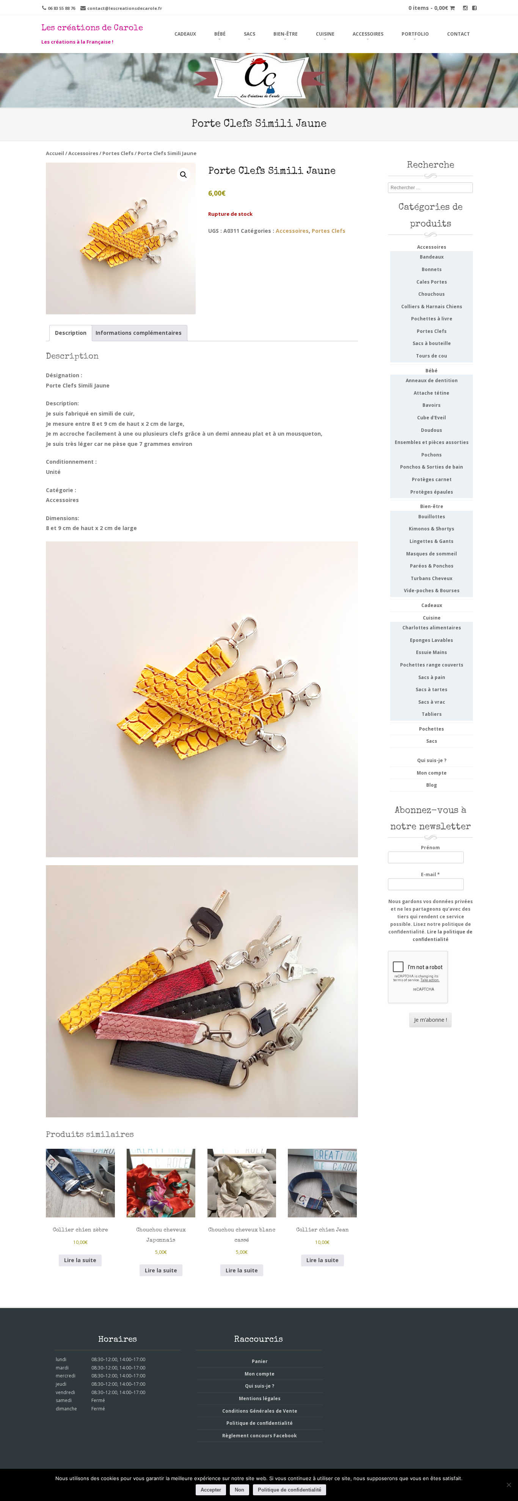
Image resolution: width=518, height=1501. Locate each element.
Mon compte (432, 773)
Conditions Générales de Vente (259, 1411)
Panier (260, 1361)
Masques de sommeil (431, 554)
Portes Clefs (117, 153)
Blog (431, 785)
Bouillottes (431, 516)
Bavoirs (431, 405)
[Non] (508, 1484)
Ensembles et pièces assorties (432, 442)
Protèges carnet (432, 479)
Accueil (55, 153)
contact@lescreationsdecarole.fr (124, 8)
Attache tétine (431, 393)
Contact (458, 34)
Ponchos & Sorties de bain (431, 467)
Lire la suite (80, 1260)
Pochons (431, 455)
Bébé (220, 34)
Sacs (249, 34)
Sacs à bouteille (432, 343)
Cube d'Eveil (431, 417)
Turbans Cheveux (431, 578)
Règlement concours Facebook (259, 1435)
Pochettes (431, 729)
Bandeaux (432, 257)
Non (239, 1490)
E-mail (430, 874)
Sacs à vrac (431, 702)
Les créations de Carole (92, 29)
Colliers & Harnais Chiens (431, 306)
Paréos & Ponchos (432, 566)
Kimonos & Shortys (431, 528)
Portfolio (415, 34)
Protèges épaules (431, 492)
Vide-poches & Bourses (432, 590)
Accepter (211, 1490)
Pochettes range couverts (431, 665)
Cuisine (325, 34)
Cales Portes (431, 282)
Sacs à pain (431, 677)
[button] (183, 175)
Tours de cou (431, 356)
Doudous (431, 430)
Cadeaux (185, 34)
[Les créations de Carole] (259, 102)
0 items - (428, 7)
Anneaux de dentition (432, 380)
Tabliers (432, 714)
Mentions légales (260, 1398)
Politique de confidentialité (259, 1423)
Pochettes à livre (431, 318)
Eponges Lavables (431, 640)
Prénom (430, 847)
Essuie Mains (431, 652)
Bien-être (285, 34)
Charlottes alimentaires (431, 627)
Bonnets (432, 269)
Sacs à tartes (431, 689)
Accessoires (368, 34)
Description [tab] (70, 332)
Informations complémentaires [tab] (139, 332)
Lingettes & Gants (432, 541)
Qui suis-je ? (431, 760)
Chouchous (431, 294)
